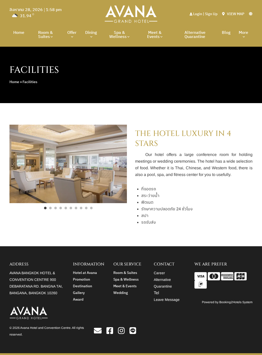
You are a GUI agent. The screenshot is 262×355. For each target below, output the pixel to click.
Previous (13, 163)
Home (18, 32)
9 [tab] (86, 208)
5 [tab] (65, 208)
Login (197, 14)
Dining (91, 32)
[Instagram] (123, 332)
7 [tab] (76, 208)
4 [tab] (60, 208)
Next (123, 163)
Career (159, 273)
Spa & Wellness (118, 34)
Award (78, 299)
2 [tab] (50, 208)
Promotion (81, 279)
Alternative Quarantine (194, 34)
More (243, 32)
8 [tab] (81, 208)
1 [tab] (45, 208)
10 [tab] (91, 208)
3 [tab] (55, 208)
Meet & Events (154, 34)
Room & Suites (45, 34)
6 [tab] (70, 208)
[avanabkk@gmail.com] (99, 332)
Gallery (79, 293)
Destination (82, 286)
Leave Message (167, 300)
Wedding (120, 293)
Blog (226, 32)
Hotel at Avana (85, 273)
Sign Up (211, 14)
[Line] (132, 332)
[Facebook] (111, 332)
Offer (72, 32)
